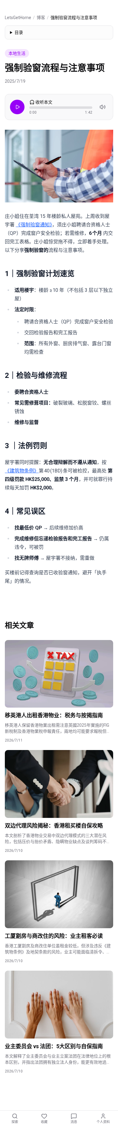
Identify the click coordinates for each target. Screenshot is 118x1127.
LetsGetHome (18, 17)
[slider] (60, 107)
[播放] (17, 107)
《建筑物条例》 (22, 471)
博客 (41, 17)
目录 (19, 32)
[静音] (102, 107)
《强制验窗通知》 (34, 225)
